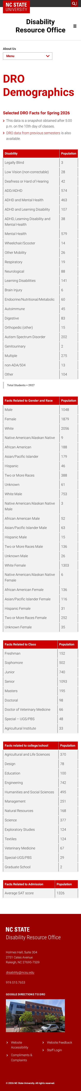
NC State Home (17, 3)
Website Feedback (59, 1042)
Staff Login (54, 1050)
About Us (9, 49)
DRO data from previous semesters (33, 133)
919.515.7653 (15, 982)
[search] (74, 3)
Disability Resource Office (40, 26)
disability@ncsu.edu (20, 972)
